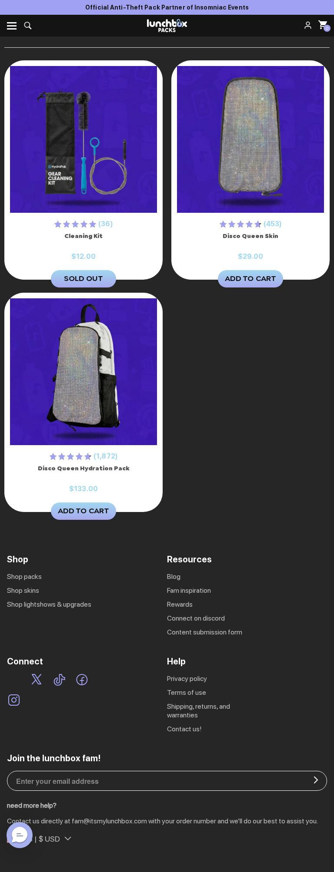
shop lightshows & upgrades (49, 604)
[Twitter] (36, 680)
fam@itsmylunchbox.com (109, 821)
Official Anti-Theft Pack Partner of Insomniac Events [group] (167, 7)
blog (173, 576)
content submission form (204, 632)
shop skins (23, 590)
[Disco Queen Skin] (250, 139)
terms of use (186, 692)
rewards (180, 604)
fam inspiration (189, 590)
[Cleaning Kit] (83, 139)
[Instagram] (14, 700)
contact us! (184, 729)
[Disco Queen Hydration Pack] (83, 372)
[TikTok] (59, 680)
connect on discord (196, 618)
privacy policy (187, 678)
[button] (20, 835)
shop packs (24, 576)
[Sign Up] (316, 780)
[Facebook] (82, 680)
